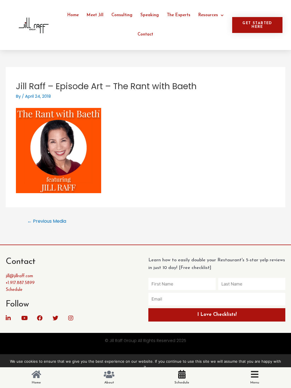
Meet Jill (95, 15)
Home (73, 15)
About (109, 382)
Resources (208, 15)
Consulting (121, 15)
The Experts (178, 15)
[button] (257, 25)
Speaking (149, 15)
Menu (254, 382)
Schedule (181, 382)
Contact (145, 34)
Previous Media (46, 221)
